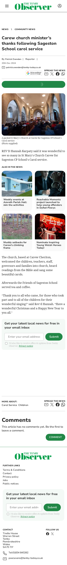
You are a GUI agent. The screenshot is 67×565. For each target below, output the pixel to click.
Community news (25, 29)
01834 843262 (20, 552)
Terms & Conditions (14, 470)
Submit (54, 337)
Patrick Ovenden (13, 59)
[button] (7, 6)
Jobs (5, 480)
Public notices (11, 483)
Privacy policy (10, 476)
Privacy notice (26, 346)
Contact (7, 473)
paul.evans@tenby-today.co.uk (26, 558)
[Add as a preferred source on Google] (34, 73)
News (5, 29)
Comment (55, 437)
